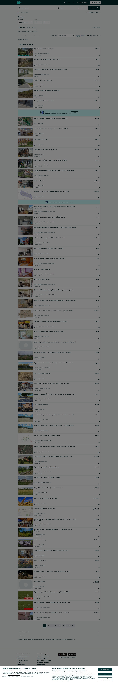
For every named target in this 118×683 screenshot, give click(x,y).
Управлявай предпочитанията (105, 679)
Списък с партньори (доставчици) (60, 680)
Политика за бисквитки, (14, 676)
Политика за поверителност (27, 676)
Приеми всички (105, 669)
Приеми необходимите (104, 674)
